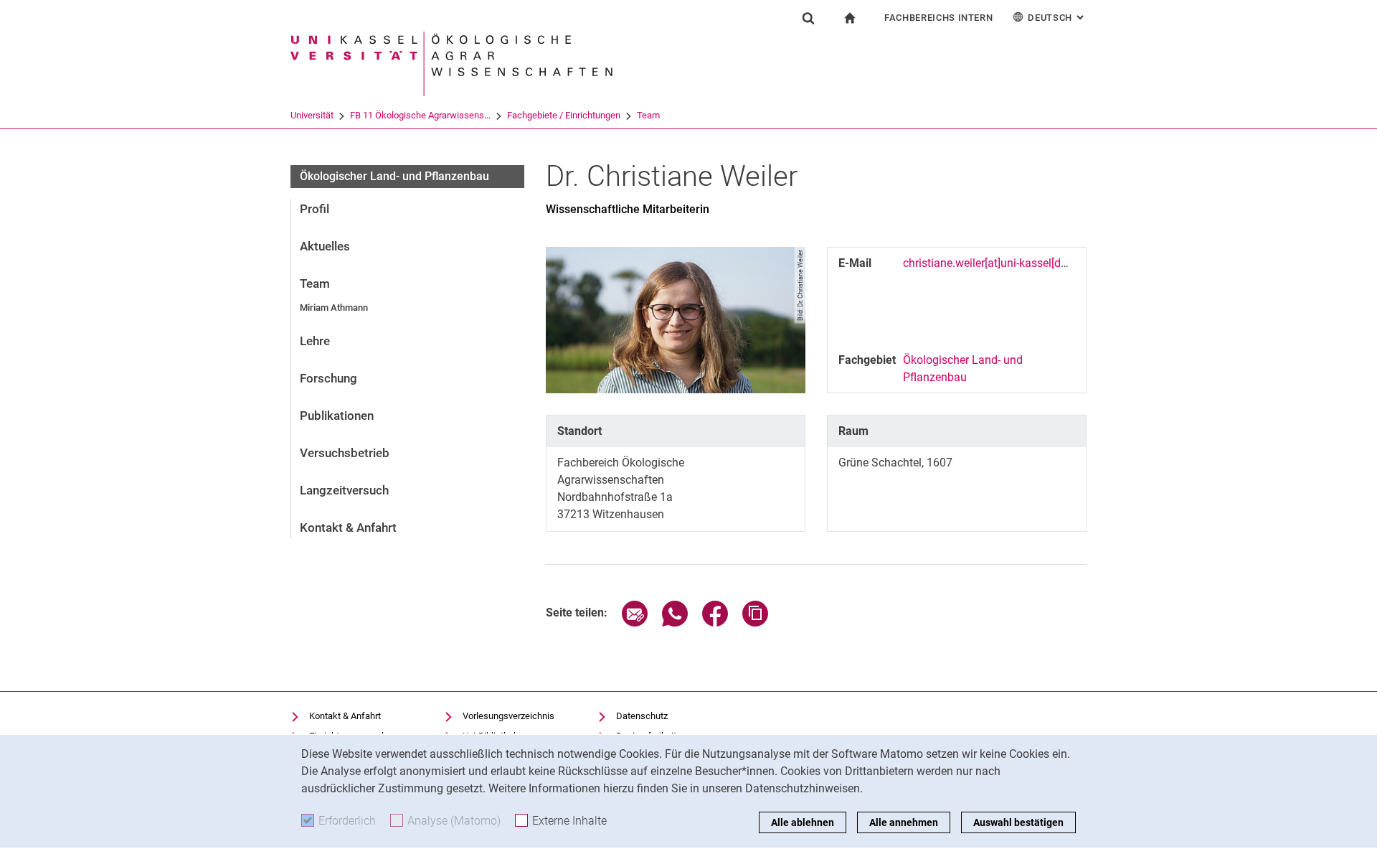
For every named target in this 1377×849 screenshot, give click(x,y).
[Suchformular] (808, 18)
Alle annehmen (903, 822)
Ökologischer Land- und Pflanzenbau (394, 176)
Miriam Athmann (334, 307)
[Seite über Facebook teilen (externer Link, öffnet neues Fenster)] (715, 622)
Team (648, 115)
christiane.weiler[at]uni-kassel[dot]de (994, 263)
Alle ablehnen (802, 822)
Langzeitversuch (344, 490)
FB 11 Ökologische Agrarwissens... (420, 115)
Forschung (328, 378)
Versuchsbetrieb (344, 453)
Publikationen (337, 415)
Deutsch (1057, 17)
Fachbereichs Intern (938, 17)
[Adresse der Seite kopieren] (755, 622)
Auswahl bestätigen (1018, 822)
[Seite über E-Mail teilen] (635, 622)
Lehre (315, 341)
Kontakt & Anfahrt (348, 527)
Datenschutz (642, 715)
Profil (314, 209)
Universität (311, 115)
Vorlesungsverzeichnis (508, 715)
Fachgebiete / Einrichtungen (563, 115)
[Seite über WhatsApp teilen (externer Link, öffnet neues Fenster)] (675, 622)
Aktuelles (325, 246)
